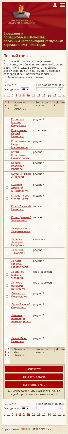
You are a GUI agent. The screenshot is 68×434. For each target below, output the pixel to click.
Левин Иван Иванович (19, 339)
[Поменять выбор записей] (6, 108)
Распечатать (34, 369)
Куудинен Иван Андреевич (21, 175)
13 (43, 95)
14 (49, 96)
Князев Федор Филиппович (20, 197)
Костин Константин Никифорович (20, 155)
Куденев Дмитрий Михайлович (19, 188)
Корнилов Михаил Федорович (18, 122)
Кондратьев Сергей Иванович (19, 133)
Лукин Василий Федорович (21, 306)
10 (28, 95)
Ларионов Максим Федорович (18, 275)
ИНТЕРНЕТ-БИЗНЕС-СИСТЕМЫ (35, 429)
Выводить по (12, 89)
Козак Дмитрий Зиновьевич (21, 218)
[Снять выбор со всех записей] (6, 105)
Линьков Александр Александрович (21, 318)
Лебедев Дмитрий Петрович (17, 242)
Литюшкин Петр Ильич (19, 295)
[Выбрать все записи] (6, 102)
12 (38, 95)
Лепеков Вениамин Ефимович (18, 285)
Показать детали (34, 377)
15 (54, 95)
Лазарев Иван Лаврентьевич (20, 229)
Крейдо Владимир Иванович (17, 166)
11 (33, 95)
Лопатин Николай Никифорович (20, 264)
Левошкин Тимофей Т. (18, 251)
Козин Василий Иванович (21, 208)
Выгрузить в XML (34, 384)
